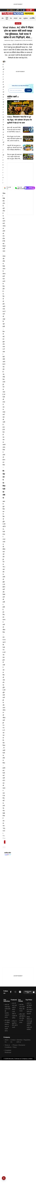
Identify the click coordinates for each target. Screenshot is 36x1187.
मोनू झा (12, 40)
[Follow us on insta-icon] (20, 992)
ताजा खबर (7, 18)
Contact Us (12, 1041)
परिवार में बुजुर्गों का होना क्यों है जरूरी (14, 1024)
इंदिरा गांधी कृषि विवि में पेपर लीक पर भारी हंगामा (22, 1018)
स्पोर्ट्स (15, 18)
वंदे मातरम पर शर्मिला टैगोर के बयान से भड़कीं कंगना (7, 1026)
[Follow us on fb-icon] (10, 992)
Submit (29, 90)
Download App (28, 992)
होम (2, 18)
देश (11, 18)
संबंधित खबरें (12, 96)
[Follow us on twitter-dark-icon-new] (15, 992)
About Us (6, 1041)
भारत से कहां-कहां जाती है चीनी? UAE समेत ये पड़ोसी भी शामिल (14, 1011)
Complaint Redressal (8, 1051)
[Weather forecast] (17, 10)
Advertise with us (19, 1041)
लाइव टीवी (31, 10)
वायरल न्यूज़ (18, 23)
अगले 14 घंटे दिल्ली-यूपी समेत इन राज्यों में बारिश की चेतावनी (29, 1008)
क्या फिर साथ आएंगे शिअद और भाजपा (22, 1008)
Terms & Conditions (8, 1046)
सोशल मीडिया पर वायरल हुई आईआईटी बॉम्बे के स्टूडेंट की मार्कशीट (29, 1023)
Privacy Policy (15, 1046)
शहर (20, 18)
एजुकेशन (25, 18)
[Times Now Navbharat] (18, 13)
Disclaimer (22, 1045)
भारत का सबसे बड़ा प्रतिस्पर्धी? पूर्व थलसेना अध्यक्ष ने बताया (7, 1011)
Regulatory (27, 1040)
